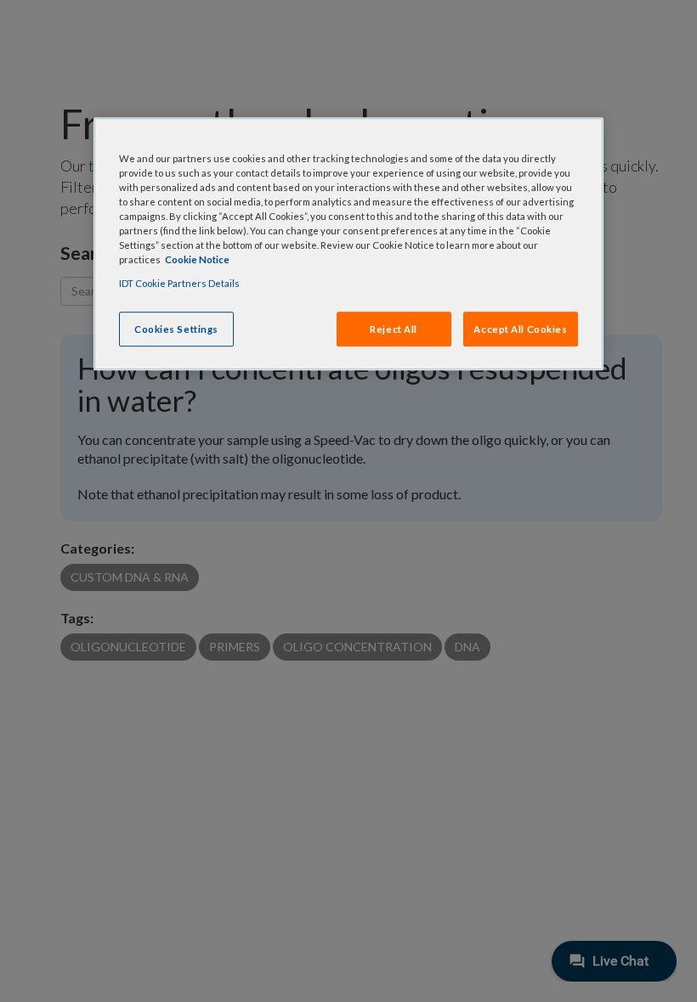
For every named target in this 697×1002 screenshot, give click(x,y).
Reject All (393, 329)
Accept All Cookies (520, 329)
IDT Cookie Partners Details (179, 283)
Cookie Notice (197, 260)
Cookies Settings (176, 329)
